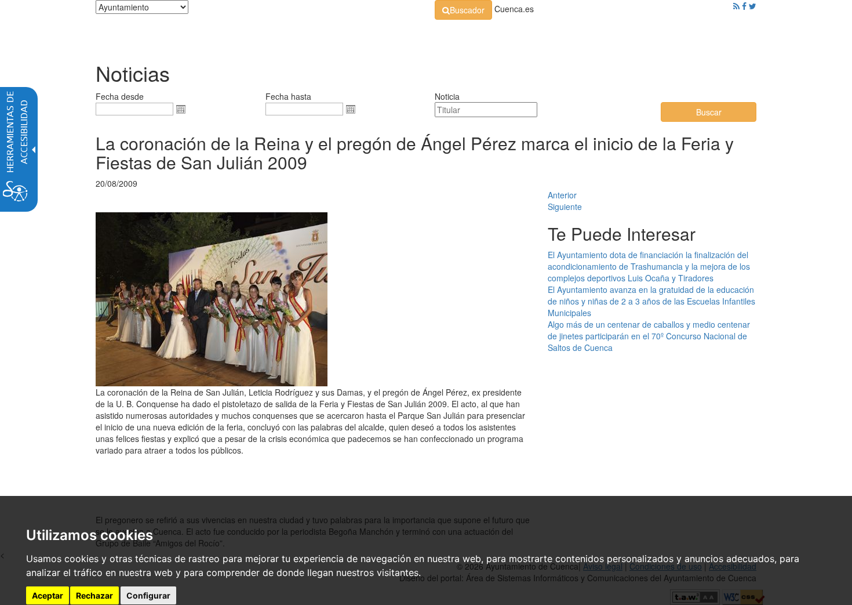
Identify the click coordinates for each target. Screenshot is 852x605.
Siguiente (565, 206)
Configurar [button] (148, 596)
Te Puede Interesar (622, 233)
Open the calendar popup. (180, 109)
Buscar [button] (709, 112)
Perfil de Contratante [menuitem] (482, 35)
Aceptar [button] (47, 596)
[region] (313, 467)
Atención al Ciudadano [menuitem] (586, 35)
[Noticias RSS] (736, 6)
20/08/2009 (116, 183)
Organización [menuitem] (330, 35)
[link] (463, 10)
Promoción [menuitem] (672, 35)
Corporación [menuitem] (259, 35)
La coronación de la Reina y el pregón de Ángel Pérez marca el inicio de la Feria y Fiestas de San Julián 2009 (415, 152)
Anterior (562, 195)
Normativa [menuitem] (400, 35)
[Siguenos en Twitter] (752, 6)
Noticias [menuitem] (723, 35)
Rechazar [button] (94, 596)
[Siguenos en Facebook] (744, 6)
